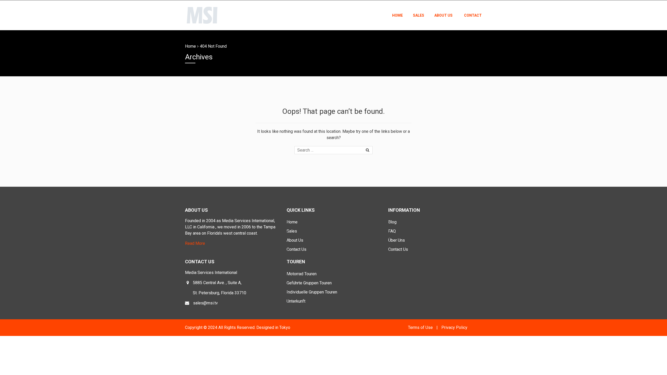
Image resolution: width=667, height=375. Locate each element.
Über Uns (396, 240)
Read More (195, 243)
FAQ (392, 231)
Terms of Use (420, 327)
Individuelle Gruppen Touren (312, 292)
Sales (418, 15)
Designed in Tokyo (273, 327)
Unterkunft (296, 301)
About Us (443, 15)
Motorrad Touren (302, 273)
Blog (392, 222)
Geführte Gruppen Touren (309, 282)
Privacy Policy (454, 327)
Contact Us (296, 249)
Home (397, 15)
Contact (473, 15)
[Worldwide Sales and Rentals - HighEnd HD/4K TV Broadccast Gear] (202, 14)
